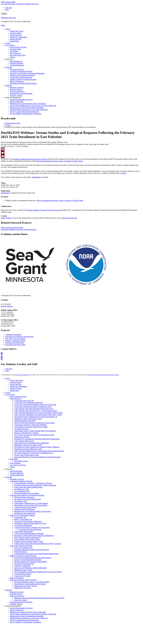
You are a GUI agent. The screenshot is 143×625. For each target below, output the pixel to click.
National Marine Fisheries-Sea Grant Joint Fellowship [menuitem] (29, 110)
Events (7, 125)
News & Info (10, 394)
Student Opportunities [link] (13, 97)
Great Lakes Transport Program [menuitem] (21, 77)
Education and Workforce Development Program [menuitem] (27, 73)
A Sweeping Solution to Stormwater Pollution (30, 425)
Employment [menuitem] (14, 41)
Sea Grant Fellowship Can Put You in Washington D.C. (34, 453)
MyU (7, 10)
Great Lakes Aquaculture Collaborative (28, 521)
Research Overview (17, 592)
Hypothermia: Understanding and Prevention (30, 584)
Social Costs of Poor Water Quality (26, 455)
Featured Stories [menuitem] (15, 49)
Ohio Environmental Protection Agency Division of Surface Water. (59, 161)
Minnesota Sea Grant (8, 18)
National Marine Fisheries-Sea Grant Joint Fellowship (29, 618)
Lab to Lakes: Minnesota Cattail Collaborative (30, 568)
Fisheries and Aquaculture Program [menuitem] (22, 75)
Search (4, 14)
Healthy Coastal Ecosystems (15, 341)
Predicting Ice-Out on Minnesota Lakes (28, 449)
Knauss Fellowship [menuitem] (16, 102)
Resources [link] (9, 59)
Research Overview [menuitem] (17, 87)
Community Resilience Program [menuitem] (21, 71)
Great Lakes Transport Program (12, 227)
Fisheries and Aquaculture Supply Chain (28, 542)
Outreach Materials (16, 473)
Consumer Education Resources (30, 529)
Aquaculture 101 (20, 517)
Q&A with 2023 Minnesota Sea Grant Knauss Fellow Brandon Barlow (39, 451)
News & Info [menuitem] (10, 45)
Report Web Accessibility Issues (109, 375)
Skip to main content (8, 2)
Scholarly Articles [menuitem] (16, 95)
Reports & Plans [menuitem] (15, 39)
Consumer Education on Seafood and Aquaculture (32, 527)
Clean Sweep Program (22, 576)
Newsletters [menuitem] (14, 51)
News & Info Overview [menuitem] (18, 47)
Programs (8, 477)
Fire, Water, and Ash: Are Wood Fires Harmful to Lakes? (34, 435)
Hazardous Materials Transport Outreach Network (18, 229)
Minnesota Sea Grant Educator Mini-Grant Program (32, 511)
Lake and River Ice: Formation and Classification (31, 443)
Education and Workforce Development (19, 337)
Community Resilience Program (21, 481)
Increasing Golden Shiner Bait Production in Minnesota (33, 535)
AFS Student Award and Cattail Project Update (31, 427)
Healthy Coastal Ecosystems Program (23, 556)
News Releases (15, 463)
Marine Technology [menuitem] (17, 81)
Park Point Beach (20, 552)
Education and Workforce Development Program (27, 495)
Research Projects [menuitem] (16, 89)
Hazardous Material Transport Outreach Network (31, 550)
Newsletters (14, 459)
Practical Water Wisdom (22, 574)
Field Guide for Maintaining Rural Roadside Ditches (32, 558)
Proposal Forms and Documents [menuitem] (21, 93)
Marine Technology (17, 578)
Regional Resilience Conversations (26, 493)
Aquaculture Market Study (23, 531)
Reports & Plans (15, 388)
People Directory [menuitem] (16, 35)
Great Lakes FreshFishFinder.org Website (29, 533)
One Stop (8, 8)
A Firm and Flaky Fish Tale (24, 401)
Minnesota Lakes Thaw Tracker (25, 586)
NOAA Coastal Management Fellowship (24, 620)
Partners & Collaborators (18, 386)
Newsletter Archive (21, 461)
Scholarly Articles (16, 604)
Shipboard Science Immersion (24, 513)
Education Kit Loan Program (24, 509)
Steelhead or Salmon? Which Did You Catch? (30, 523)
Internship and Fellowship (14, 343)
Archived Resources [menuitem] (17, 65)
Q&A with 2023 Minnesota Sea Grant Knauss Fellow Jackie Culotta (38, 413)
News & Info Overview (18, 396)
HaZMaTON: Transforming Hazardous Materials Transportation (37, 439)
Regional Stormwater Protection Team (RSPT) (30, 562)
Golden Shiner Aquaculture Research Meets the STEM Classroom (37, 544)
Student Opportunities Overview (21, 608)
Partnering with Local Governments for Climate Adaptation (35, 485)
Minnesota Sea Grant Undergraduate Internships (27, 616)
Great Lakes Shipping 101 (23, 548)
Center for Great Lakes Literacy (25, 507)
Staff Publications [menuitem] (16, 61)
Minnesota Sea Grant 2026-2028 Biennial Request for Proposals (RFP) (39, 598)
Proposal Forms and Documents (21, 602)
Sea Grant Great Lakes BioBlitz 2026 (27, 499)
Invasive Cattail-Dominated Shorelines (27, 560)
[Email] (71, 156)
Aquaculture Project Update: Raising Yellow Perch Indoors (35, 431)
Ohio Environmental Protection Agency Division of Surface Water (59, 200)
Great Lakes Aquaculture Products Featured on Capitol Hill (35, 405)
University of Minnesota (22, 375)
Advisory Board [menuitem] (15, 33)
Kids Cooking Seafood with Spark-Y (27, 537)
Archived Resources (17, 475)
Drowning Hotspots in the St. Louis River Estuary (32, 582)
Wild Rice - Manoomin (22, 566)
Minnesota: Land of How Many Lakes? (28, 445)
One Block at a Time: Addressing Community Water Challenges (36, 447)
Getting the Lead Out (21, 437)
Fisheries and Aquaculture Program (22, 515)
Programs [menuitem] (8, 67)
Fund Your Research (17, 596)
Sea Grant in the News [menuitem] (18, 55)
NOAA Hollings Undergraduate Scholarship (25, 622)
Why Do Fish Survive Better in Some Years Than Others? (34, 423)
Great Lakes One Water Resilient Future (28, 487)
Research (8, 590)
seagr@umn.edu (6, 306)
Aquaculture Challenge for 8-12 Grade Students (31, 503)
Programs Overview (17, 479)
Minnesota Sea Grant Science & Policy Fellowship (28, 612)
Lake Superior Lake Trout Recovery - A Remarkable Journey (35, 411)
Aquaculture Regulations (23, 525)
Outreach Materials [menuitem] (16, 63)
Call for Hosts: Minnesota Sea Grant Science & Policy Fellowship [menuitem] (33, 106)
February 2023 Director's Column (26, 433)
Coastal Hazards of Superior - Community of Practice (33, 483)
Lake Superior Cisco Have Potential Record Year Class (33, 409)
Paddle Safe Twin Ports (22, 588)
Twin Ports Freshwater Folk (24, 564)
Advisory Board (15, 382)
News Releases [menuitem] (15, 53)
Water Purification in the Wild (24, 421)
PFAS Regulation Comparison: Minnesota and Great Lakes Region (38, 572)
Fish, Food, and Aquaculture (15, 339)
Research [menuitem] (8, 85)
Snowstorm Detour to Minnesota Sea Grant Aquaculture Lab (35, 417)
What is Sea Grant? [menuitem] (16, 31)
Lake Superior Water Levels (24, 441)
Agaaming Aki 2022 (21, 429)
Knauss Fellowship (16, 610)
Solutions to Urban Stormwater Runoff (28, 419)
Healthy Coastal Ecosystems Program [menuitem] (23, 79)
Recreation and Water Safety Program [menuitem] (23, 83)
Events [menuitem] (7, 43)
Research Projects (16, 594)
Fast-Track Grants (20, 600)
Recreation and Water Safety (15, 345)
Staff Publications (16, 471)
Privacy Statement (93, 375)
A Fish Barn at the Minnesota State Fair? (28, 403)
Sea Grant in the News (18, 465)
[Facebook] (71, 149)
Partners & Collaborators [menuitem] (18, 37)
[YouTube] (71, 359)
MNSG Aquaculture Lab (23, 519)
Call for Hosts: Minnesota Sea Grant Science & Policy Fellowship (33, 614)
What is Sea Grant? (16, 380)
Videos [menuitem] (12, 57)
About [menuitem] (7, 29)
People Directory (16, 384)
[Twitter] (71, 153)
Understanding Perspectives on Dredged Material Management (36, 554)
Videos (12, 467)
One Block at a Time (21, 489)
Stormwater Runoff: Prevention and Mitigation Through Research (37, 457)
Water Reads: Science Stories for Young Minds (30, 505)
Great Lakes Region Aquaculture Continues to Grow (33, 407)
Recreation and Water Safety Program (23, 580)
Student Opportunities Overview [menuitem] (21, 99)
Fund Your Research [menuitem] (17, 91)
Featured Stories (15, 399)
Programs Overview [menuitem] (17, 69)
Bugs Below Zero (20, 501)
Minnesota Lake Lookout (23, 570)
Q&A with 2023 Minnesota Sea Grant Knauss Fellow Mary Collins (38, 415)
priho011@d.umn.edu (69, 218)
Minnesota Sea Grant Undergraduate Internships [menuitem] (27, 108)
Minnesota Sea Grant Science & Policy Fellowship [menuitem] (28, 104)
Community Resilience (13, 334)
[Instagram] (71, 355)
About (7, 378)
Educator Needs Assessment (24, 497)
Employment (14, 390)
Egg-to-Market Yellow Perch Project (27, 540)
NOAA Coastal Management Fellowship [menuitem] (24, 112)
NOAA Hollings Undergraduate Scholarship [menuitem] (25, 114)
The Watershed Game (22, 491)
